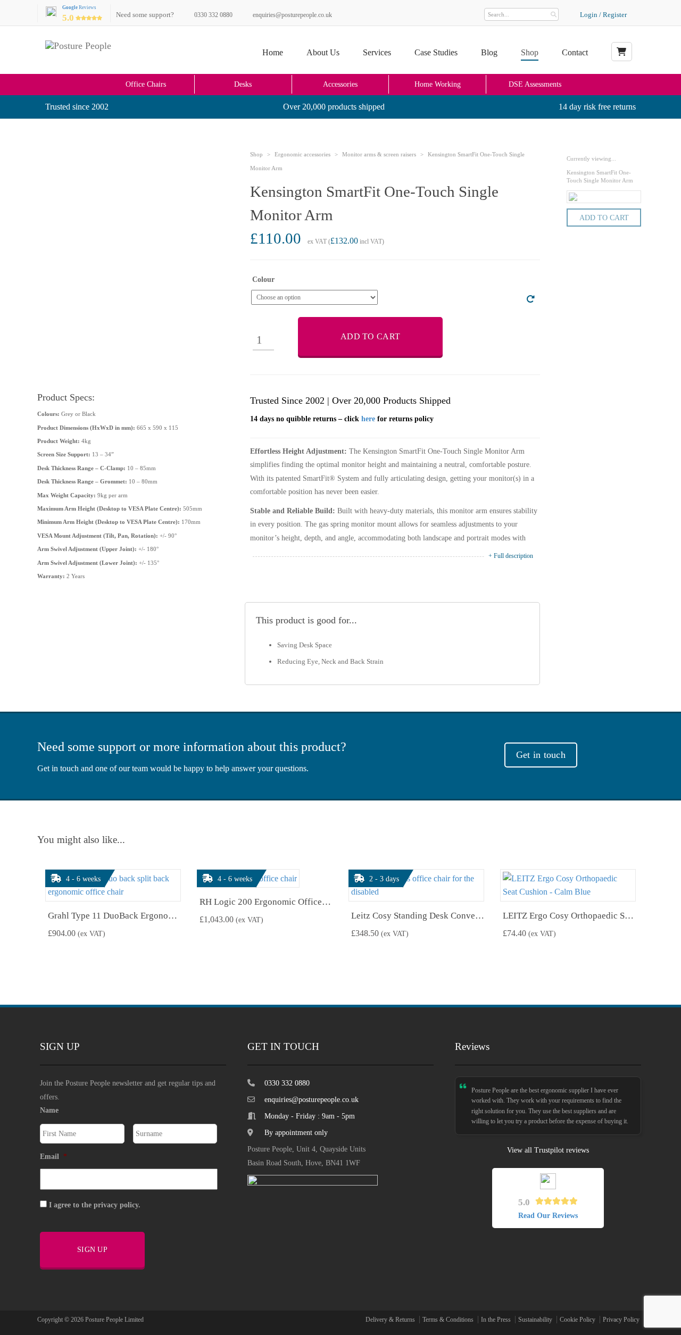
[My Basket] (621, 51)
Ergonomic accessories (302, 154)
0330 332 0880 (213, 15)
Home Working (437, 84)
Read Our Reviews (548, 1216)
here (368, 419)
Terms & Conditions (448, 1319)
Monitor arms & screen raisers (379, 154)
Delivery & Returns (390, 1319)
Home (272, 52)
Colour (263, 279)
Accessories (340, 84)
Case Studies (436, 52)
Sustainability (535, 1319)
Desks (243, 84)
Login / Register (603, 15)
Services (377, 52)
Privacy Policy (621, 1319)
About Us (322, 52)
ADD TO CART (370, 336)
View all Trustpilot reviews (548, 1150)
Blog (489, 52)
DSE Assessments (535, 84)
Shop (529, 52)
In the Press (496, 1319)
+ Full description (510, 556)
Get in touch (541, 754)
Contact (575, 52)
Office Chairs (146, 84)
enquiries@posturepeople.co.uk (292, 15)
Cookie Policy (577, 1319)
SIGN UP (92, 1250)
